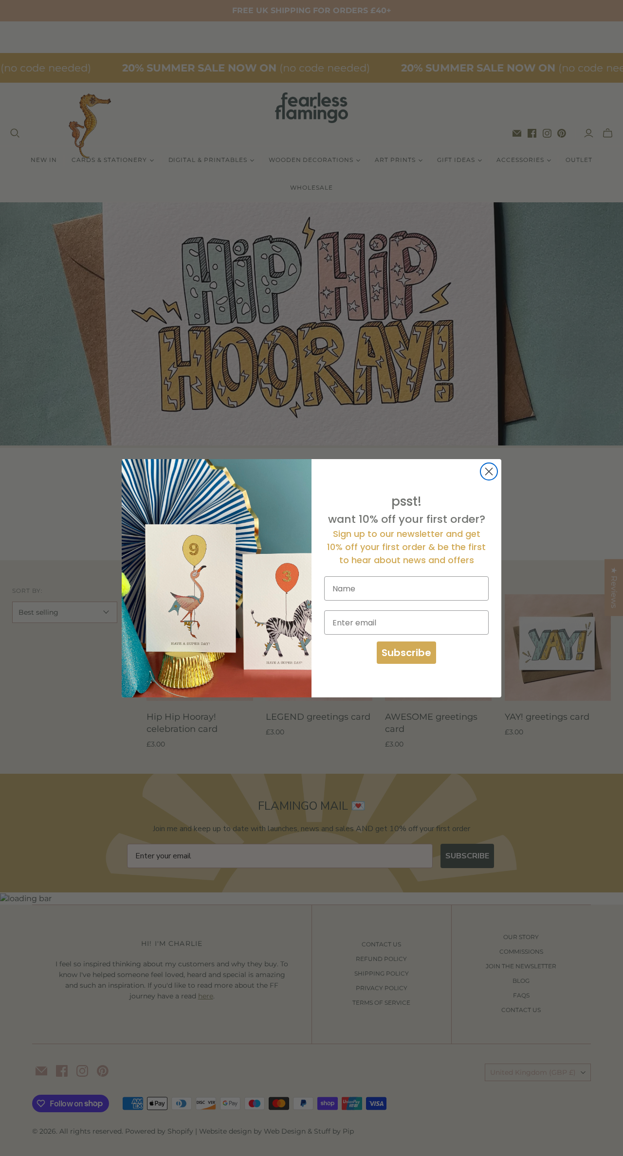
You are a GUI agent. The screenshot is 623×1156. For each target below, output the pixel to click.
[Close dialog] (488, 471)
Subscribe (406, 652)
